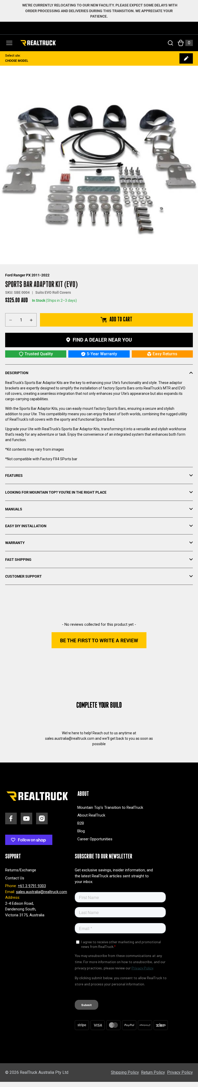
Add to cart (120, 319)
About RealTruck (91, 815)
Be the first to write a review (99, 641)
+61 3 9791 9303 (32, 886)
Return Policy (153, 1072)
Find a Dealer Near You (102, 340)
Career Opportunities (94, 839)
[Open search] (170, 43)
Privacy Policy (180, 1072)
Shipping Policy (125, 1072)
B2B (80, 823)
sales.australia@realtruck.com (41, 891)
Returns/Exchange (20, 870)
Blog (81, 831)
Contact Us (14, 878)
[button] (99, 640)
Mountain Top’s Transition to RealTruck (110, 807)
